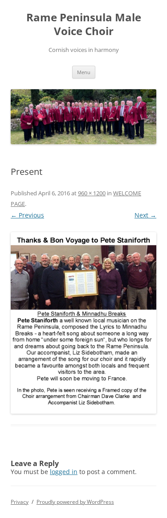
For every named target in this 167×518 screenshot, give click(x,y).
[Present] (83, 323)
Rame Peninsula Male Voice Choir (83, 24)
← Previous (27, 215)
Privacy (20, 502)
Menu (83, 72)
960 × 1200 (92, 193)
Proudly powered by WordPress (75, 502)
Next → (145, 215)
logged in (63, 471)
